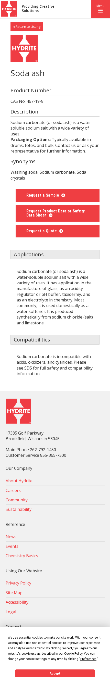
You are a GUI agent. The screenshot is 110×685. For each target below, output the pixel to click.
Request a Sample (43, 195)
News (11, 536)
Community (17, 500)
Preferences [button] (88, 659)
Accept (55, 673)
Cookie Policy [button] (73, 653)
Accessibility (17, 602)
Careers (13, 490)
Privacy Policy (18, 583)
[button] (100, 9)
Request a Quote (42, 231)
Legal (11, 612)
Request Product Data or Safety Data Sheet (55, 213)
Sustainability (18, 509)
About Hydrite (19, 481)
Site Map (14, 592)
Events (12, 546)
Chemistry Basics (22, 556)
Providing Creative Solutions (38, 8)
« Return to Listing (26, 26)
